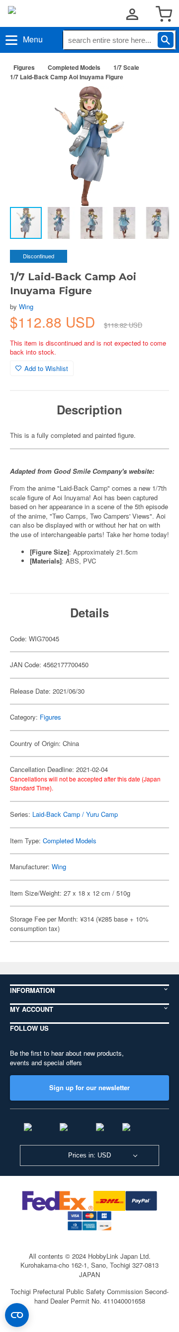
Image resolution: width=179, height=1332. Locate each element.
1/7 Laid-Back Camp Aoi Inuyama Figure (66, 76)
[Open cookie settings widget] (17, 1315)
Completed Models (74, 67)
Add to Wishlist (46, 368)
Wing (26, 306)
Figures (24, 67)
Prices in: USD (89, 1155)
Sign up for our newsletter (89, 1087)
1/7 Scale (126, 67)
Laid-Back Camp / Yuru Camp (75, 814)
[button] (151, 104)
